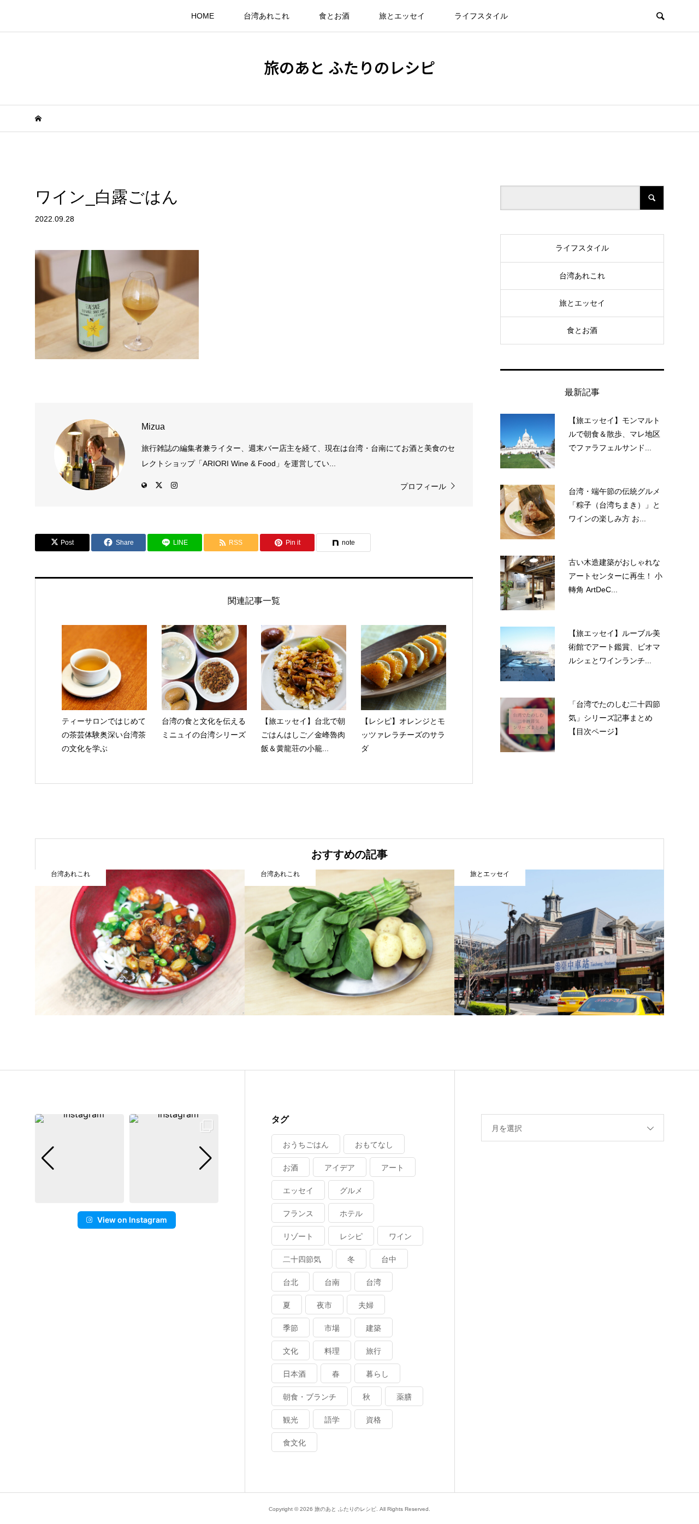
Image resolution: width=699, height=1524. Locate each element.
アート (392, 1167)
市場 (332, 1328)
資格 (373, 1419)
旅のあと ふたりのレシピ (349, 67)
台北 (290, 1282)
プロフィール (423, 486)
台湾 (373, 1282)
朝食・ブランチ (309, 1396)
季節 (290, 1328)
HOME (202, 15)
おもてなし (374, 1144)
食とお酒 (334, 15)
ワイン (400, 1236)
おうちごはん (306, 1144)
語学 (332, 1419)
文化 (290, 1351)
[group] (79, 1158)
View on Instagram (132, 1219)
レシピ (351, 1236)
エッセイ (298, 1190)
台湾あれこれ (266, 15)
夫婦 (366, 1305)
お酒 (290, 1167)
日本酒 (294, 1374)
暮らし (377, 1374)
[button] (127, 1195)
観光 (290, 1419)
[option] (140, 942)
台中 (388, 1259)
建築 (373, 1328)
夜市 (324, 1305)
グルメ (351, 1190)
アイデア (339, 1167)
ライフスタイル (481, 15)
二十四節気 (302, 1259)
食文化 (294, 1442)
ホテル (351, 1213)
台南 (332, 1282)
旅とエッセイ (402, 15)
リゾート (298, 1236)
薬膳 (404, 1396)
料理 (332, 1351)
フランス (298, 1213)
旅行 (373, 1351)
